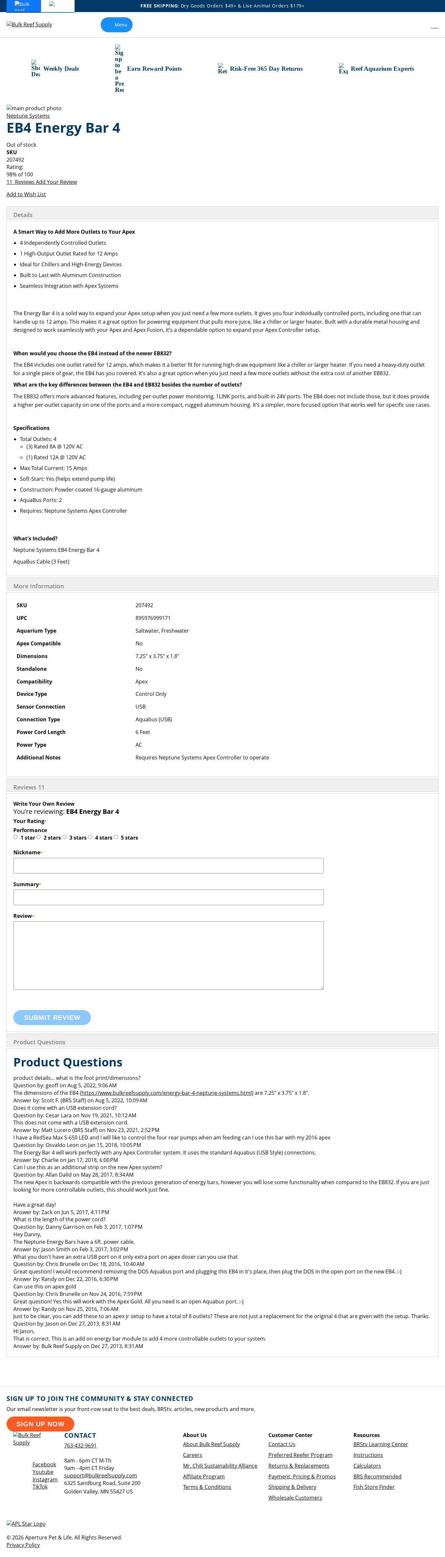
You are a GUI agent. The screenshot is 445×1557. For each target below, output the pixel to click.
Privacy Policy (23, 1545)
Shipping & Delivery (292, 1487)
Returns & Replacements (298, 1465)
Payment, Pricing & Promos (302, 1476)
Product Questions (39, 1042)
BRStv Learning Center (380, 1444)
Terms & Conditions (207, 1487)
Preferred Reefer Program (300, 1455)
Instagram (45, 1479)
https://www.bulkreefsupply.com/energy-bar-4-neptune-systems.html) (167, 1092)
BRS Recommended (377, 1476)
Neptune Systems (28, 115)
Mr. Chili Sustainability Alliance (220, 1465)
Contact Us (281, 1444)
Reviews (29, 787)
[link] (420, 24)
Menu (121, 25)
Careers (192, 1455)
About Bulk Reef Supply (211, 1444)
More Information (38, 586)
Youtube (43, 1472)
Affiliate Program (204, 1476)
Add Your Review (56, 181)
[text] (222, 174)
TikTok (40, 1486)
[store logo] (34, 24)
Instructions (368, 1455)
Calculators (367, 1465)
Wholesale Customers (295, 1497)
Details (23, 215)
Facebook (44, 1464)
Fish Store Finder (374, 1487)
